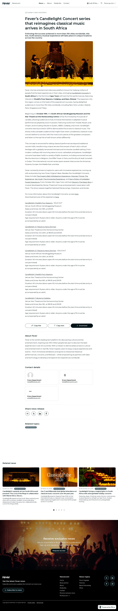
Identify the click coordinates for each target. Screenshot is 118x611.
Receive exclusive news (67, 593)
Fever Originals (31, 427)
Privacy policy (31, 602)
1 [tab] (53, 510)
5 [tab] (64, 510)
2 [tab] (56, 510)
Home (62, 580)
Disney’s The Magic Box (81, 182)
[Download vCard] (55, 373)
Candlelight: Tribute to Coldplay (38, 298)
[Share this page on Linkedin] (40, 413)
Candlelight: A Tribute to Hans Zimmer (40, 227)
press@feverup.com (33, 382)
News (41, 3)
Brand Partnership (85, 585)
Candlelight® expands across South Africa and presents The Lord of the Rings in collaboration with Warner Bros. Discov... (20, 493)
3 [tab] (59, 510)
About (49, 3)
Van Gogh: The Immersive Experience (50, 179)
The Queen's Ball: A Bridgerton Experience (54, 176)
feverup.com (109, 3)
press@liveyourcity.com (69, 382)
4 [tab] (61, 510)
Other (81, 588)
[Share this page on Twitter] (34, 413)
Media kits (57, 3)
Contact (66, 3)
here (76, 194)
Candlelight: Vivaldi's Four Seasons (39, 203)
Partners (82, 583)
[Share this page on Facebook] (46, 413)
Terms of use (40, 602)
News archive (64, 583)
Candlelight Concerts (80, 93)
